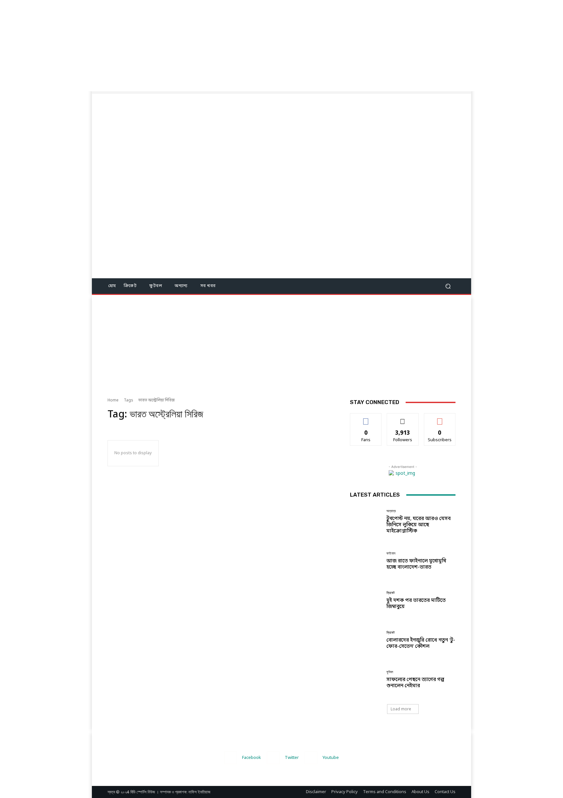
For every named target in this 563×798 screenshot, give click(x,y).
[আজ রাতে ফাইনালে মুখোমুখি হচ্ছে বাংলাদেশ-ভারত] (366, 561)
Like (366, 418)
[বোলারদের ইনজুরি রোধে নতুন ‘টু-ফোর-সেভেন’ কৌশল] (366, 640)
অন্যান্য (391, 511)
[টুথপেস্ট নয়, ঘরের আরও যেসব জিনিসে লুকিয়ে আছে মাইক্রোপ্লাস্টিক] (366, 521)
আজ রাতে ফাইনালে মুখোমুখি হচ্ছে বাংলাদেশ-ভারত (416, 564)
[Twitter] (273, 757)
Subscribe (440, 418)
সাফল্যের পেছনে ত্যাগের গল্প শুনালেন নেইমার (415, 682)
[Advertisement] (195, 45)
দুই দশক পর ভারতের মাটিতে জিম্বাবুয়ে (416, 603)
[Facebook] (230, 757)
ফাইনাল (391, 553)
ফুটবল (389, 672)
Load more (401, 709)
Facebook (251, 758)
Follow (403, 418)
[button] (447, 286)
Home (113, 400)
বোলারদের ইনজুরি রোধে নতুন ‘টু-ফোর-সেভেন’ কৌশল (420, 643)
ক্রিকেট (390, 593)
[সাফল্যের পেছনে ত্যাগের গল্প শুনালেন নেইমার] (366, 679)
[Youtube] (311, 757)
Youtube (331, 758)
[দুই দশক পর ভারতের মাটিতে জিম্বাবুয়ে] (366, 600)
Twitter (292, 758)
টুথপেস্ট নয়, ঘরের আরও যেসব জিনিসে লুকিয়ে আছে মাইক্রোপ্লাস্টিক (418, 524)
